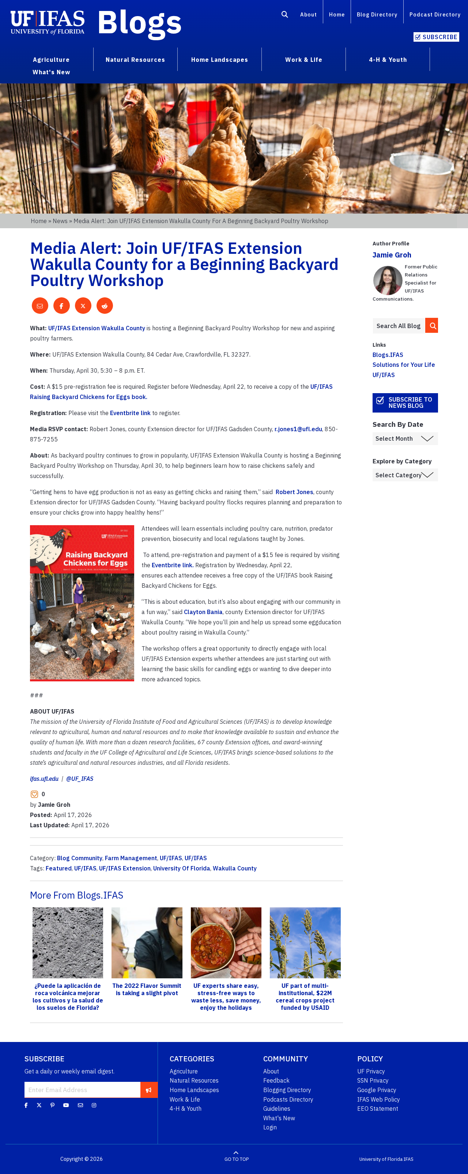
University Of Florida (181, 868)
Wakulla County (235, 868)
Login (270, 1127)
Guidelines (276, 1108)
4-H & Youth (185, 1108)
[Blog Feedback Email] (80, 1105)
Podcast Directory (435, 14)
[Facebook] (26, 1105)
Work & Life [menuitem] (303, 59)
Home (337, 14)
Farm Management (131, 858)
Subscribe (440, 37)
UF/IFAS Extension (125, 868)
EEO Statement (377, 1108)
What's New (279, 1118)
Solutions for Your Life (404, 364)
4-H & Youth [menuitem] (388, 59)
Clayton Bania (203, 612)
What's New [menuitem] (51, 72)
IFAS (409, 1159)
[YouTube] (66, 1105)
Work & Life (185, 1099)
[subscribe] (148, 1089)
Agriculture (184, 1071)
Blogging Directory (287, 1090)
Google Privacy (376, 1090)
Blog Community (79, 858)
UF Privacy (371, 1071)
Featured (59, 868)
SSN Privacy (373, 1080)
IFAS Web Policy (378, 1099)
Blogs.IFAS (388, 354)
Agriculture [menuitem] (51, 59)
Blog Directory (377, 14)
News (60, 221)
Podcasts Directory (288, 1099)
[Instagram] (94, 1105)
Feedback (276, 1080)
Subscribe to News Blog (410, 402)
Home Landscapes (194, 1090)
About (308, 14)
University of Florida (381, 1159)
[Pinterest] (52, 1105)
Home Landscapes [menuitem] (219, 59)
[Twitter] (39, 1105)
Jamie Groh (392, 254)
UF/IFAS (171, 858)
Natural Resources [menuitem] (135, 59)
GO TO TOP (236, 1159)
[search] (431, 325)
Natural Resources (194, 1080)
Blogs (139, 21)
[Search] (285, 15)
